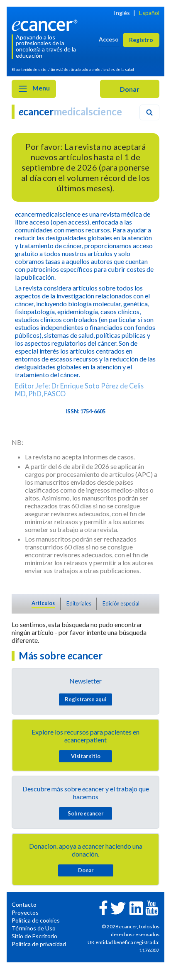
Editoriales (78, 603)
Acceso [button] (109, 39)
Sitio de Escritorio (34, 936)
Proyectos (25, 912)
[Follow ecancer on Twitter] (118, 907)
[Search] (149, 112)
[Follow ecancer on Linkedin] (136, 907)
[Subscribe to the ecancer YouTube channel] (151, 906)
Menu (40, 88)
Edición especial (121, 603)
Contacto (24, 904)
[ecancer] (46, 24)
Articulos (43, 603)
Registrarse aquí (85, 699)
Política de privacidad (39, 943)
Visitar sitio (85, 756)
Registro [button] (141, 39)
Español (149, 12)
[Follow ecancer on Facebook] (103, 906)
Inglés (122, 12)
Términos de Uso (34, 928)
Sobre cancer (85, 813)
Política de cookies (36, 920)
